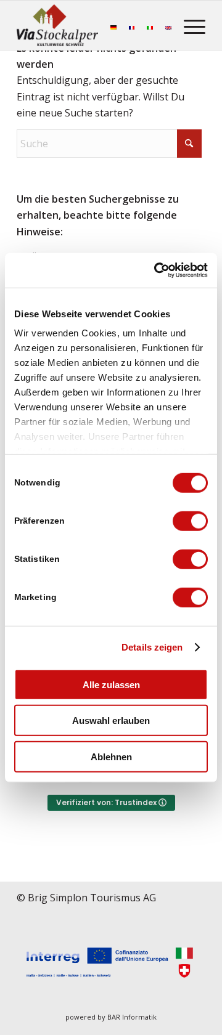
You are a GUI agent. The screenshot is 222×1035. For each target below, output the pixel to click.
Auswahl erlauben (111, 720)
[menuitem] (188, 25)
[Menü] (188, 25)
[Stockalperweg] (57, 25)
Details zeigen (152, 647)
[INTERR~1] (111, 963)
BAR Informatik (132, 1016)
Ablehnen (111, 756)
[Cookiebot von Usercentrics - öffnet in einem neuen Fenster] (156, 270)
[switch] (190, 520)
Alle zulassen (111, 684)
